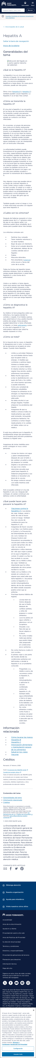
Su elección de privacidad (11, 942)
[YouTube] (16, 983)
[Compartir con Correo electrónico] (5, 869)
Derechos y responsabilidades (13, 950)
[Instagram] (28, 983)
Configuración (18, 1048)
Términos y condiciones (11, 946)
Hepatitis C (16, 742)
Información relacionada (12, 800)
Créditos (6, 802)
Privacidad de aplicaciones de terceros (16, 955)
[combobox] (13, 10)
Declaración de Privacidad (18, 1044)
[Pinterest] (22, 983)
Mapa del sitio (7, 968)
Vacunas (15, 754)
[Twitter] (5, 983)
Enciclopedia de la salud (14, 27)
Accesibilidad (7, 920)
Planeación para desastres (12, 959)
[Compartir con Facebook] (11, 869)
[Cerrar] (33, 1010)
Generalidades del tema (12, 798)
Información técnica (9, 964)
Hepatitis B (16, 740)
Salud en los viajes (19, 752)
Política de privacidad (24, 814)
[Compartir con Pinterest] (22, 869)
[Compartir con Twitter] (16, 869)
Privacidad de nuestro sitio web (13, 933)
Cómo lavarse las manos (22, 737)
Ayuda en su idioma (9, 928)
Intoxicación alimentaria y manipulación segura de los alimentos (21, 747)
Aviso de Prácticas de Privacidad (14, 937)
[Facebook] (10, 983)
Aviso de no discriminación (12, 924)
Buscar (30, 10)
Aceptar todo (18, 1054)
